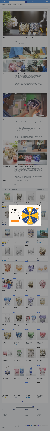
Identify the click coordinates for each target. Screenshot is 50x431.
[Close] (40, 206)
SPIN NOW (15, 221)
